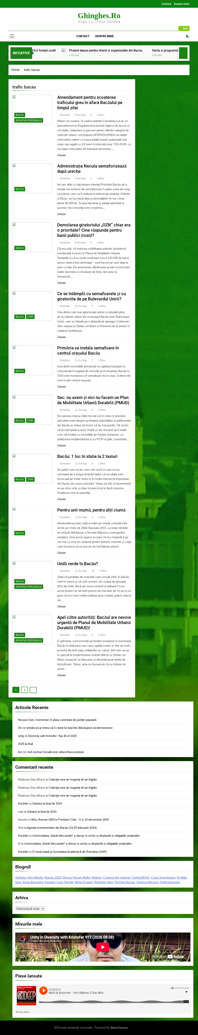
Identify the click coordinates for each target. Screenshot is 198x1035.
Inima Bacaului (33, 882)
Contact (166, 3)
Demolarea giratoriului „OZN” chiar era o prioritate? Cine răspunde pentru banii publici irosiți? (94, 230)
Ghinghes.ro (99, 15)
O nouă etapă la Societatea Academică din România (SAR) (69, 851)
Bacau (20, 115)
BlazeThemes (119, 1027)
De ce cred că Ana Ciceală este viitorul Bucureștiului (51, 752)
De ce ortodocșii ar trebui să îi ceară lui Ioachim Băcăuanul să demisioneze (65, 727)
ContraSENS (140, 877)
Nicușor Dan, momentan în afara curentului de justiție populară (57, 719)
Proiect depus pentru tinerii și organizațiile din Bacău (72, 50)
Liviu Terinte (65, 882)
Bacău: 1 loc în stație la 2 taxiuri (87, 456)
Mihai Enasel (84, 882)
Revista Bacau (125, 882)
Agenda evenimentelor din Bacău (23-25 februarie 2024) (61, 827)
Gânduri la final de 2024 (47, 803)
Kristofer (65, 114)
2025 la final (25, 743)
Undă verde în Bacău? (77, 563)
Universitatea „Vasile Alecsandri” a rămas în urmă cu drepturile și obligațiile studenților (86, 835)
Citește (61, 155)
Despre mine (181, 3)
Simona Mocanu (147, 882)
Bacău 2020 (53, 877)
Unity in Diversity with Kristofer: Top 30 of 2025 (47, 736)
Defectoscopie (170, 882)
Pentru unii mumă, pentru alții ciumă (91, 510)
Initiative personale (29, 120)
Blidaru (97, 877)
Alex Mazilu (35, 877)
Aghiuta (20, 877)
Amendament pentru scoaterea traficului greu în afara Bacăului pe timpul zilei (89, 102)
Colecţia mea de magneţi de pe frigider (73, 779)
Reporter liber (103, 882)
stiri (30, 316)
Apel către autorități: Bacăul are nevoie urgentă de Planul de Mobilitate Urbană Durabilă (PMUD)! (94, 622)
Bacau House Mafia (76, 877)
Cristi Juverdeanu (163, 877)
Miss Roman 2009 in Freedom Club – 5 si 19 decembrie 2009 (70, 819)
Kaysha (50, 882)
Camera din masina (116, 877)
